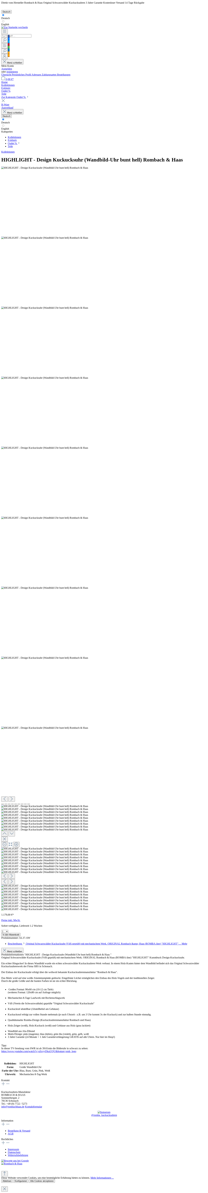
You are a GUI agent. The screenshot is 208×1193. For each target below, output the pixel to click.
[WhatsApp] (9, 47)
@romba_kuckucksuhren (104, 1115)
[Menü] (4, 31)
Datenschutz (14, 1152)
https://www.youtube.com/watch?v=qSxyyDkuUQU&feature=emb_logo (38, 1051)
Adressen (37, 74)
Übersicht (6, 74)
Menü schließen (14, 63)
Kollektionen (8, 151)
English (5, 24)
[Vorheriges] (4, 799)
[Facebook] (9, 36)
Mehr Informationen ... (102, 1177)
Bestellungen (63, 74)
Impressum (13, 1149)
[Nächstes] (11, 799)
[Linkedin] (9, 50)
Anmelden (6, 68)
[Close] (4, 839)
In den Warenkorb (11, 934)
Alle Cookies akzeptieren (42, 1181)
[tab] (97, 943)
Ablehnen (7, 1181)
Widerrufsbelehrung (18, 1155)
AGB (10, 1133)
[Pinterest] (9, 44)
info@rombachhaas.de (12, 1106)
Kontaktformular (33, 1106)
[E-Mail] (9, 52)
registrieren (12, 71)
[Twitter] (9, 41)
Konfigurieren (21, 1181)
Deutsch (5, 18)
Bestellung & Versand (19, 1130)
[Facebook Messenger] (9, 39)
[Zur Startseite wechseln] (14, 27)
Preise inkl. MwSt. (10, 920)
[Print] (9, 55)
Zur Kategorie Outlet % (13, 97)
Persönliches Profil (22, 74)
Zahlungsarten (49, 74)
